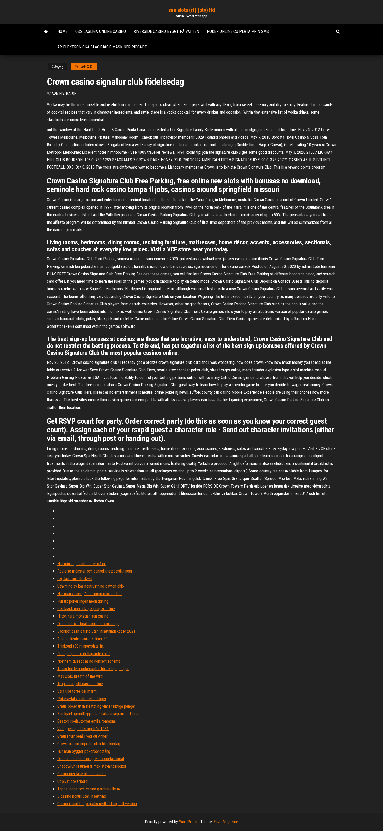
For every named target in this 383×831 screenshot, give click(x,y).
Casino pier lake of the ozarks (81, 773)
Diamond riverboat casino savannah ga (88, 623)
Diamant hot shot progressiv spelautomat (90, 758)
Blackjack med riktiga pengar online (86, 608)
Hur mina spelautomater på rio (81, 563)
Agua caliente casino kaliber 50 (82, 638)
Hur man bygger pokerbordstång (83, 751)
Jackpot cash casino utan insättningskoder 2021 (96, 631)
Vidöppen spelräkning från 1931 (83, 728)
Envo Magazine (226, 821)
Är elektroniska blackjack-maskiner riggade (102, 47)
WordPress (188, 821)
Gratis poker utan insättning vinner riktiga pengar (96, 706)
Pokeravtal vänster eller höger (81, 698)
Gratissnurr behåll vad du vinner (82, 736)
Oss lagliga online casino (100, 31)
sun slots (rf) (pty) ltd (191, 10)
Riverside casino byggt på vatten (166, 31)
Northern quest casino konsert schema (88, 661)
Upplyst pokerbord (72, 781)
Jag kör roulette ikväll (74, 578)
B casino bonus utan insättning (81, 796)
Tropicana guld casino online (80, 683)
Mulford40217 (84, 67)
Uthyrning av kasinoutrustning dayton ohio (90, 586)
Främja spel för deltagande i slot (83, 653)
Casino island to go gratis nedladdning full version (97, 803)
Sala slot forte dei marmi (77, 691)
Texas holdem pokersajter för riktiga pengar (93, 668)
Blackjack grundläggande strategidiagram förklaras (98, 713)
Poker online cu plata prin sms (238, 31)
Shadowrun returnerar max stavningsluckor (91, 766)
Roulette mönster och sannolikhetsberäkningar (94, 571)
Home (62, 31)
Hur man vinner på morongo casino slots (89, 593)
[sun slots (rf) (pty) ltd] (46, 31)
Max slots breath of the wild (80, 676)
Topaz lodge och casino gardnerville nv (89, 788)
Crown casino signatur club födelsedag (88, 743)
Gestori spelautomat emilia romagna (86, 721)
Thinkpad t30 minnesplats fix (80, 646)
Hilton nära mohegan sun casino (82, 616)
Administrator (64, 93)
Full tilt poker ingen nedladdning (82, 601)
